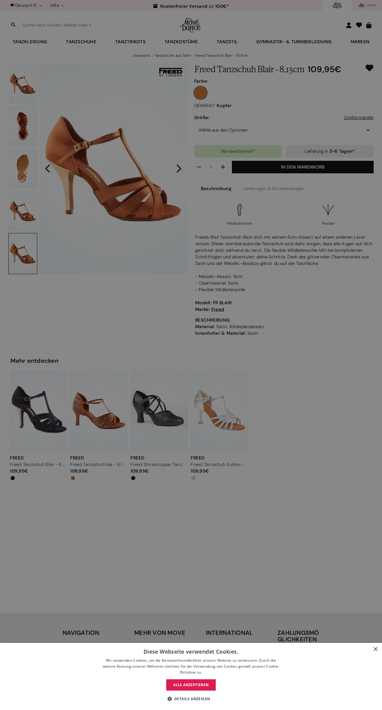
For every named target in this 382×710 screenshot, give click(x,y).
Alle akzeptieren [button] (191, 684)
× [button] (375, 649)
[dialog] (191, 676)
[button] (191, 699)
